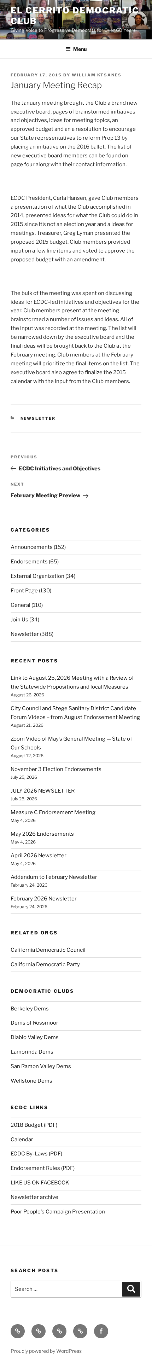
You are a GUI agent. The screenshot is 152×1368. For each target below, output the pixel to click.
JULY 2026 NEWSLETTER (43, 791)
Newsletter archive (34, 1197)
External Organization (37, 576)
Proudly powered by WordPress (46, 1351)
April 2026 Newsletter (38, 855)
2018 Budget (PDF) (34, 1125)
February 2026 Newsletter (44, 898)
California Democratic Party (45, 964)
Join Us (19, 619)
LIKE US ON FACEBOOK (40, 1182)
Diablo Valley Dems (35, 1037)
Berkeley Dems (30, 1008)
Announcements (32, 547)
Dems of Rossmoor (34, 1023)
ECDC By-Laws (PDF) (36, 1153)
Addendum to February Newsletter (54, 877)
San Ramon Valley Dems (41, 1066)
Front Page (24, 590)
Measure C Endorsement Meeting (53, 812)
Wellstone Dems (31, 1081)
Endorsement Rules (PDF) (43, 1168)
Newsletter (38, 418)
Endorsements (29, 561)
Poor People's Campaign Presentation (58, 1211)
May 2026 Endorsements (42, 834)
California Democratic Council (48, 950)
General (20, 605)
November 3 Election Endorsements (56, 769)
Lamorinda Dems (32, 1052)
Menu (80, 49)
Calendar (22, 1139)
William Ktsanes (97, 75)
